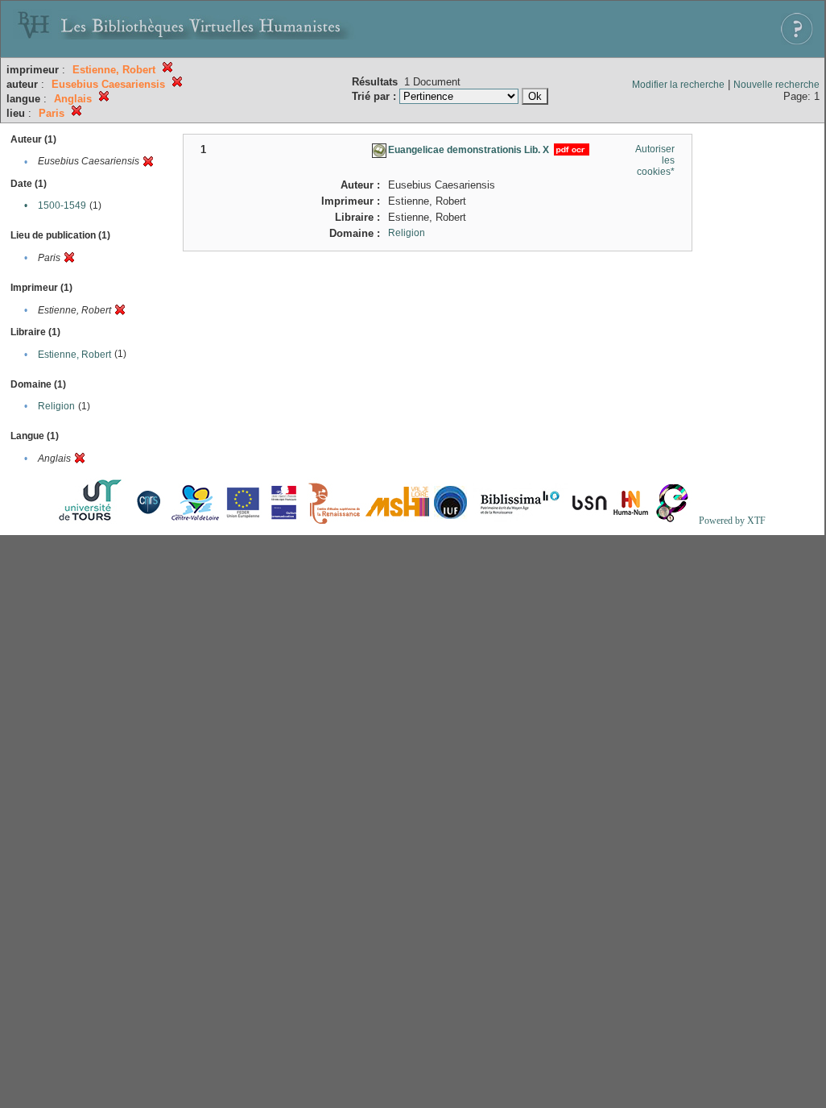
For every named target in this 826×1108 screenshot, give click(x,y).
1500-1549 (62, 205)
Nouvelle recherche (776, 84)
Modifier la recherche (678, 84)
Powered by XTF (732, 520)
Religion (56, 406)
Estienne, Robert (74, 354)
